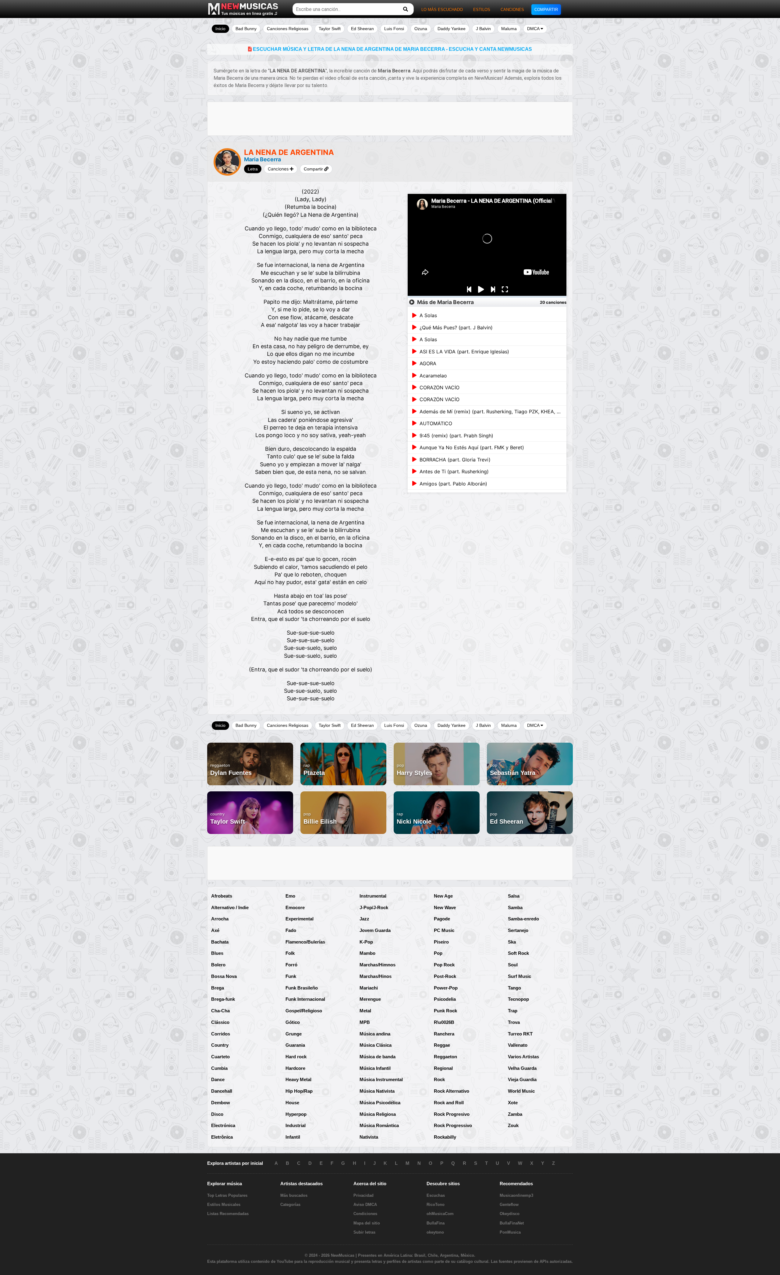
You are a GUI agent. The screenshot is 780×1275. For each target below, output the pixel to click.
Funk (290, 976)
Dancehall (221, 1091)
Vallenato (517, 1045)
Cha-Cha (220, 1010)
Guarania (295, 1045)
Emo (290, 895)
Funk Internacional (305, 999)
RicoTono (436, 1204)
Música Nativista (377, 1091)
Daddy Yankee (452, 28)
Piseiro (441, 941)
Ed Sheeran (362, 28)
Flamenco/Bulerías (305, 941)
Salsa (513, 895)
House (292, 1102)
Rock (439, 1079)
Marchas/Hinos (376, 976)
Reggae (442, 1045)
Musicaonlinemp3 (516, 1195)
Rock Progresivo (452, 1114)
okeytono (435, 1232)
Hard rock (296, 1056)
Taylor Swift (330, 28)
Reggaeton (445, 1056)
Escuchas (436, 1195)
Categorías (290, 1204)
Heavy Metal (298, 1079)
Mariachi (369, 987)
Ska (512, 941)
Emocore (295, 907)
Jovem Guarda (375, 930)
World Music (521, 1091)
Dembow (220, 1102)
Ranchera (444, 1033)
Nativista (369, 1137)
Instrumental (373, 895)
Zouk (513, 1125)
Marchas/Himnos (377, 964)
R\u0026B (444, 1022)
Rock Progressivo (453, 1125)
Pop (438, 953)
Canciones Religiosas (287, 28)
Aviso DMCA (365, 1204)
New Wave (445, 907)
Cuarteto (220, 1056)
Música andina (375, 1033)
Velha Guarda (522, 1068)
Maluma (509, 28)
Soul (513, 964)
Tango (514, 987)
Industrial (295, 1125)
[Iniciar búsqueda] (405, 9)
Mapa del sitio (366, 1223)
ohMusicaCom (440, 1213)
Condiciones (365, 1213)
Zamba (515, 1114)
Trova (514, 1022)
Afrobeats (221, 895)
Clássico (220, 1022)
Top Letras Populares (227, 1195)
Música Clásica (376, 1045)
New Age (443, 895)
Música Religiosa (378, 1114)
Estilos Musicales (223, 1204)
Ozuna (420, 28)
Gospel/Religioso (303, 1010)
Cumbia (219, 1068)
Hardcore (295, 1068)
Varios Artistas (523, 1056)
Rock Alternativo (451, 1091)
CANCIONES (512, 9)
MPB (365, 1022)
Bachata (220, 941)
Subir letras (364, 1232)
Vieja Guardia (522, 1079)
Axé (215, 930)
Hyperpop (296, 1114)
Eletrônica (222, 1137)
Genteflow (509, 1204)
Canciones (279, 168)
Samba (515, 907)
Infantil (292, 1137)
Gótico (292, 1022)
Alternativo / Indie (230, 907)
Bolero (218, 964)
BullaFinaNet (512, 1223)
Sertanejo (518, 930)
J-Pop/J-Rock (374, 907)
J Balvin (483, 28)
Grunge (293, 1033)
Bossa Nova (224, 976)
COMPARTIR (546, 9)
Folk (290, 953)
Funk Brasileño (301, 987)
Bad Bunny (246, 28)
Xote (513, 1102)
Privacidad (363, 1195)
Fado (290, 930)
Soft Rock (518, 953)
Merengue (370, 999)
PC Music (444, 930)
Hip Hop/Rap (299, 1091)
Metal (365, 1010)
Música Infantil (375, 1068)
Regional (443, 1068)
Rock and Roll (449, 1102)
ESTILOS (481, 9)
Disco (217, 1114)
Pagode (442, 918)
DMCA (534, 28)
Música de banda (377, 1056)
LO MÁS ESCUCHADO (442, 9)
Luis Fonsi (394, 28)
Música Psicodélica (380, 1102)
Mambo (367, 953)
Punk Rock (445, 1010)
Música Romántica (379, 1125)
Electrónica (223, 1125)
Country (220, 1045)
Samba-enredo (523, 918)
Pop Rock (444, 964)
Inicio (220, 28)
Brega (217, 987)
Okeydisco (509, 1213)
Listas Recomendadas (228, 1213)
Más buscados (293, 1195)
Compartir (314, 168)
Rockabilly (445, 1137)
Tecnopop (518, 999)
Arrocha (220, 918)
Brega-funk (223, 999)
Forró (291, 964)
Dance (218, 1079)
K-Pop (366, 941)
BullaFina (436, 1223)
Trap (512, 1010)
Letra (253, 168)
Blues (217, 953)
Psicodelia (445, 999)
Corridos (220, 1033)
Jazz (364, 918)
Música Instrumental (381, 1079)
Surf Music (519, 976)
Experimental (299, 918)
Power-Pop (446, 987)
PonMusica (510, 1232)
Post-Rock (445, 976)
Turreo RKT (520, 1033)
